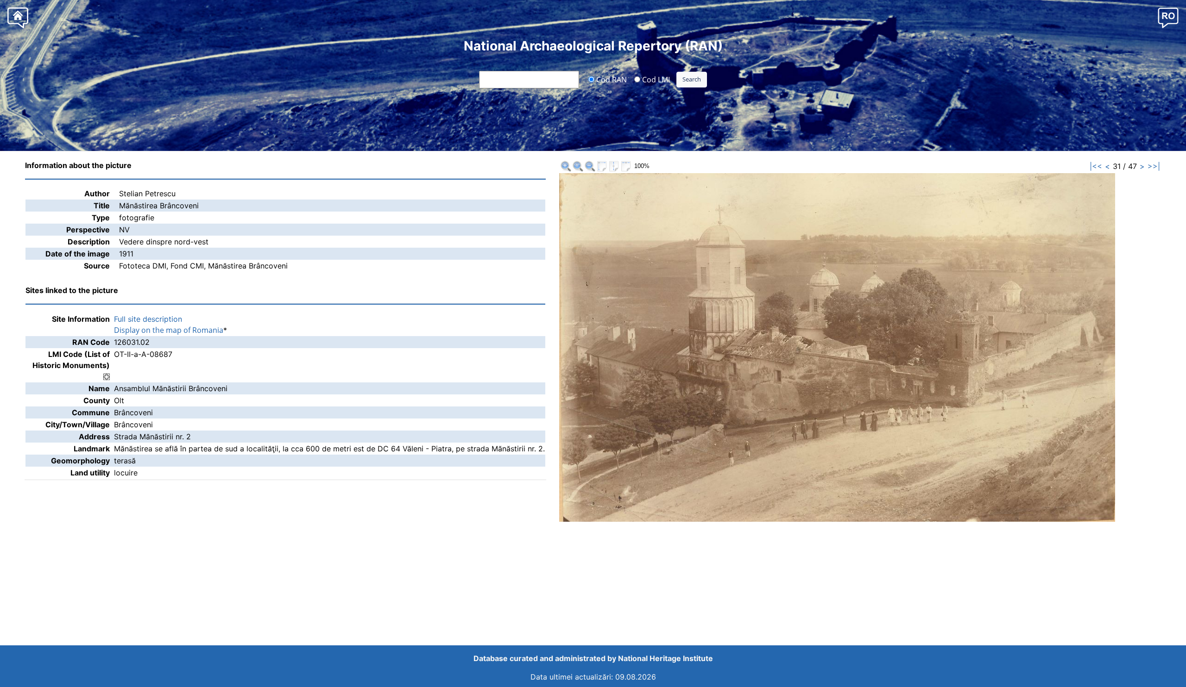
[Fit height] (613, 166)
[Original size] (577, 166)
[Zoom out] (589, 166)
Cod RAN (610, 79)
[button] (1168, 17)
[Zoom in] (565, 166)
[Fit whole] (601, 166)
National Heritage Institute (665, 658)
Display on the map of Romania (168, 330)
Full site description (148, 319)
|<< (1096, 166)
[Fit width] (625, 166)
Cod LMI (655, 79)
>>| (1154, 166)
